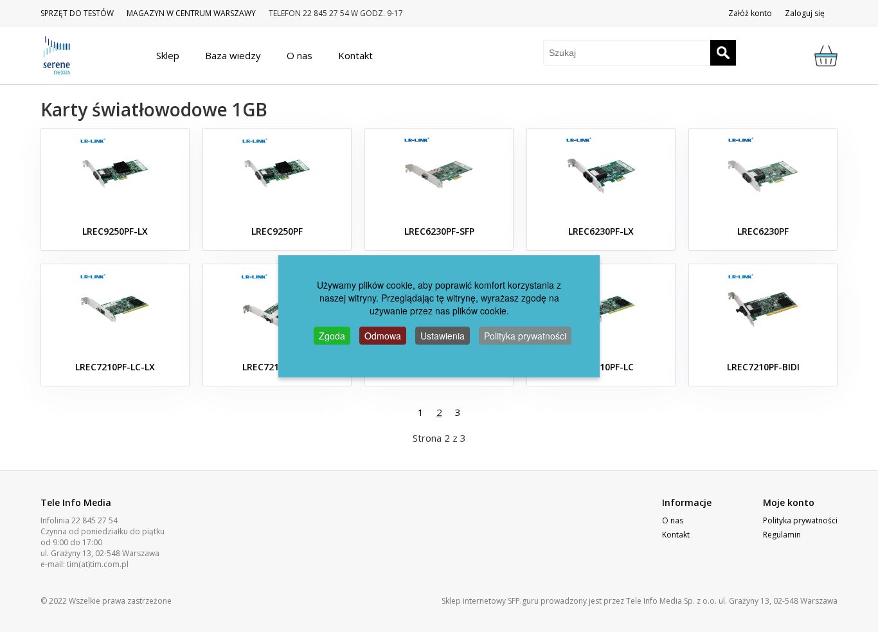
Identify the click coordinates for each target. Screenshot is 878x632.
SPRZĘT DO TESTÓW (77, 13)
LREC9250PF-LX (115, 231)
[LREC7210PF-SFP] (277, 309)
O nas (672, 520)
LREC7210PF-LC (601, 367)
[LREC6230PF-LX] (601, 173)
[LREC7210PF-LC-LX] (115, 309)
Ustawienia (442, 335)
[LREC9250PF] (277, 173)
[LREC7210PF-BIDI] (763, 309)
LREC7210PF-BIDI (763, 367)
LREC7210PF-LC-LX (115, 367)
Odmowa (382, 335)
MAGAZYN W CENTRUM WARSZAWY (191, 13)
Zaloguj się (805, 13)
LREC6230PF (763, 231)
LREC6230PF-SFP (439, 231)
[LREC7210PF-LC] (601, 309)
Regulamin (782, 534)
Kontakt (676, 534)
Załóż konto (750, 13)
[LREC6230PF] (763, 173)
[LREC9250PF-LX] (115, 173)
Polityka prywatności (800, 520)
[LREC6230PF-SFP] (439, 173)
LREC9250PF (277, 231)
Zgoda (332, 335)
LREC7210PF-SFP (277, 367)
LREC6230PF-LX (601, 231)
